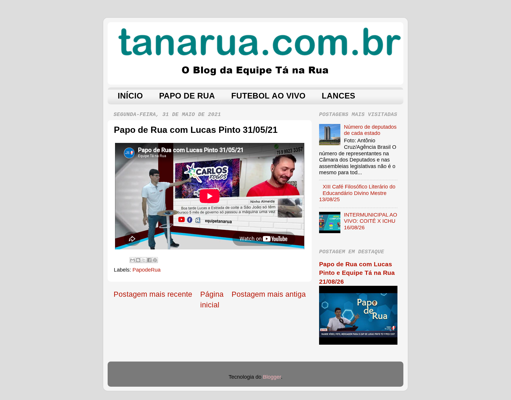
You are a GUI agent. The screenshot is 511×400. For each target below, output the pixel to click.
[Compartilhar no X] (144, 260)
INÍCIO (130, 95)
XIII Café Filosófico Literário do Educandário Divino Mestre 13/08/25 (357, 193)
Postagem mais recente (153, 294)
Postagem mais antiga (269, 294)
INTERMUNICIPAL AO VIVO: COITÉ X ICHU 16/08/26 (370, 221)
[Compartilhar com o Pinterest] (155, 260)
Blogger (272, 377)
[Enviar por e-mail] (132, 260)
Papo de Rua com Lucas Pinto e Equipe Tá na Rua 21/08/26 (357, 273)
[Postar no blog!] (138, 260)
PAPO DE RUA (187, 95)
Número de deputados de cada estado (370, 130)
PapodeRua (146, 270)
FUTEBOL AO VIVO (268, 95)
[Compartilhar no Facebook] (149, 260)
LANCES (338, 95)
